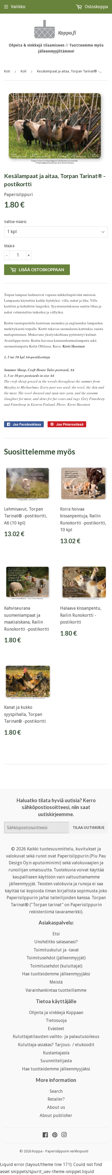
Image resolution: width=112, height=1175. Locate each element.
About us (56, 1107)
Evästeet (56, 1028)
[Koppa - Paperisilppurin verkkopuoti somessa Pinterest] (55, 1135)
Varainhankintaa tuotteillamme (56, 990)
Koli (23, 71)
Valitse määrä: (15, 221)
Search (56, 1091)
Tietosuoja (56, 1020)
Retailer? (56, 1099)
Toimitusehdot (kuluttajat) (56, 966)
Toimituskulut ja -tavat (56, 950)
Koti (7, 71)
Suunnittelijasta (56, 1060)
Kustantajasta (56, 1052)
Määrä (9, 246)
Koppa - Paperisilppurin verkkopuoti (60, 1151)
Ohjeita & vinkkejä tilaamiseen (36, 45)
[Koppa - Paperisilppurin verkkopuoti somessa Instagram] (64, 1135)
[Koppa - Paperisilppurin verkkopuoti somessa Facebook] (45, 1135)
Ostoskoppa (96, 6)
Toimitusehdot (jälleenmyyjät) (56, 957)
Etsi (56, 933)
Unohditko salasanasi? (56, 941)
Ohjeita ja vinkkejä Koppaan (56, 1012)
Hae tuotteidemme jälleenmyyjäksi (56, 973)
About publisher (56, 1115)
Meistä (56, 982)
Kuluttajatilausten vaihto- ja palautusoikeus (56, 1036)
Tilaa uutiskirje (88, 827)
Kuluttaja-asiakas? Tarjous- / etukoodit (56, 1044)
